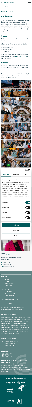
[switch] (27, 207)
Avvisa (16, 236)
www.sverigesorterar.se (11, 341)
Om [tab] (26, 174)
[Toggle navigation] (29, 2)
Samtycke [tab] (6, 174)
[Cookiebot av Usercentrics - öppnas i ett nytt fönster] (23, 170)
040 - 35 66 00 (8, 303)
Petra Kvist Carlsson (21, 56)
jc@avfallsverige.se (8, 266)
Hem (2, 6)
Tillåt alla (16, 225)
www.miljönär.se (9, 345)
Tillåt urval (16, 230)
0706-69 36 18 (7, 264)
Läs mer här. (4, 371)
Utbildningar (8, 6)
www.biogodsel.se (10, 343)
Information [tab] (16, 174)
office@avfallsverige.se (11, 299)
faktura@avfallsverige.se (17, 307)
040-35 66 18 (6, 262)
